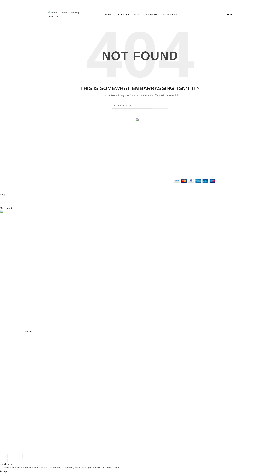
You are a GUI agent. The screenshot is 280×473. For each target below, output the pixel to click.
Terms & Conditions (121, 164)
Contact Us (85, 168)
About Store (85, 157)
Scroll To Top (6, 464)
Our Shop (123, 14)
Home (108, 14)
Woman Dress (86, 164)
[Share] (10, 456)
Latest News (85, 172)
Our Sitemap (117, 172)
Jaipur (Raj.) (54, 157)
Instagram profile (151, 157)
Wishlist (214, 13)
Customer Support (151, 168)
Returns (115, 161)
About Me (151, 14)
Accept (3, 471)
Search (160, 105)
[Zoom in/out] (25, 456)
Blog (137, 14)
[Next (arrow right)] (10, 460)
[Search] (205, 14)
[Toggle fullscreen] (18, 456)
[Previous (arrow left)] (3, 460)
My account (171, 14)
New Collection (86, 161)
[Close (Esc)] (3, 456)
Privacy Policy (118, 157)
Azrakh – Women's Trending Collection (75, 187)
